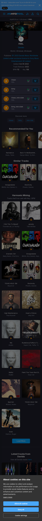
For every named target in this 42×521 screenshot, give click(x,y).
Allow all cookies (21, 504)
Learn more (7, 497)
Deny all (21, 510)
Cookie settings (21, 515)
